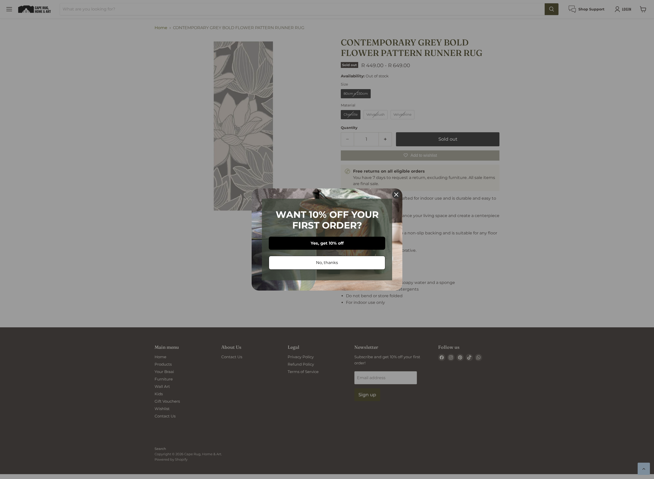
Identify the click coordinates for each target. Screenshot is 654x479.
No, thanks (327, 262)
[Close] (396, 194)
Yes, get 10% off (327, 243)
